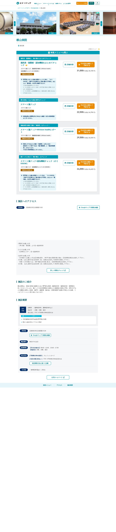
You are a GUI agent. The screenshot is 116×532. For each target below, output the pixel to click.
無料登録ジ (91, 3)
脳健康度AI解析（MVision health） (41, 68)
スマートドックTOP (23, 8)
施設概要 (70, 385)
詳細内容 (70, 64)
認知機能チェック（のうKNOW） (30, 71)
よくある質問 (66, 3)
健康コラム (59, 3)
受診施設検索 (34, 8)
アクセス (59, 385)
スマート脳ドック (26, 68)
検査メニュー (47, 385)
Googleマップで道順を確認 (89, 207)
